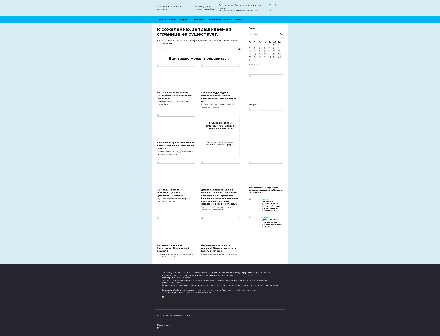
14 (269, 51)
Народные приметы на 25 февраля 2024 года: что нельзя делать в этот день (218, 248)
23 (279, 54)
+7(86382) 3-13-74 (203, 6)
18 (255, 54)
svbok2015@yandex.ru (205, 9)
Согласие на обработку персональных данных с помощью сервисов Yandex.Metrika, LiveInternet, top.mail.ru (209, 290)
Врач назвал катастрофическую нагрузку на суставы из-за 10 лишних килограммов (266, 190)
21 (269, 54)
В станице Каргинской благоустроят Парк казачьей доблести (173, 248)
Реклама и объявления (220, 20)
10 (250, 51)
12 (259, 51)
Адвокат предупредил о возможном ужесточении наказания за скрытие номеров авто (218, 96)
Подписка (199, 20)
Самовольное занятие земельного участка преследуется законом (170, 192)
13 (264, 51)
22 (274, 54)
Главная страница (167, 20)
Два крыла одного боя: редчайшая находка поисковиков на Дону (272, 223)
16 (279, 51)
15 (274, 51)
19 (259, 54)
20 (265, 54)
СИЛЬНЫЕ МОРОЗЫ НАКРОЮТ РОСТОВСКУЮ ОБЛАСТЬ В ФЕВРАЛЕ (220, 126)
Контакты (240, 20)
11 (254, 51)
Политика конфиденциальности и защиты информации (186, 293)
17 (250, 54)
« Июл (251, 68)
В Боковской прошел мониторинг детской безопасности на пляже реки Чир (176, 145)
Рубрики (184, 20)
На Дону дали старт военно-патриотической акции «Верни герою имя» (174, 95)
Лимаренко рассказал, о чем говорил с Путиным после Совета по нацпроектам (271, 206)
